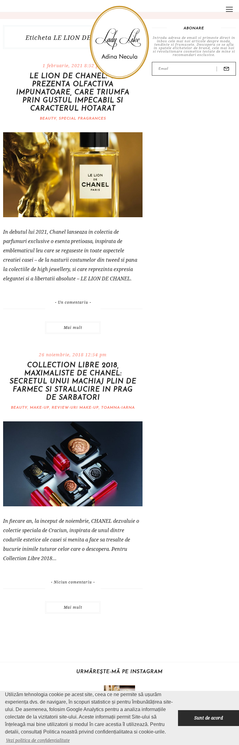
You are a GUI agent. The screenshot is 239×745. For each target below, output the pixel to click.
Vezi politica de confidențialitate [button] (38, 740)
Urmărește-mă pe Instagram (119, 671)
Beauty (48, 118)
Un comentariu (73, 302)
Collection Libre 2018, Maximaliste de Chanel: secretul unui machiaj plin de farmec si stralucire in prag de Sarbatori (73, 381)
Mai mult (73, 327)
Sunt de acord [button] (208, 718)
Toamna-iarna (118, 408)
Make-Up (39, 408)
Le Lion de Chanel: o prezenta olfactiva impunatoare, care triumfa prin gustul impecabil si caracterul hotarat (72, 92)
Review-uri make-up (75, 408)
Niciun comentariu (73, 582)
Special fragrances (82, 118)
